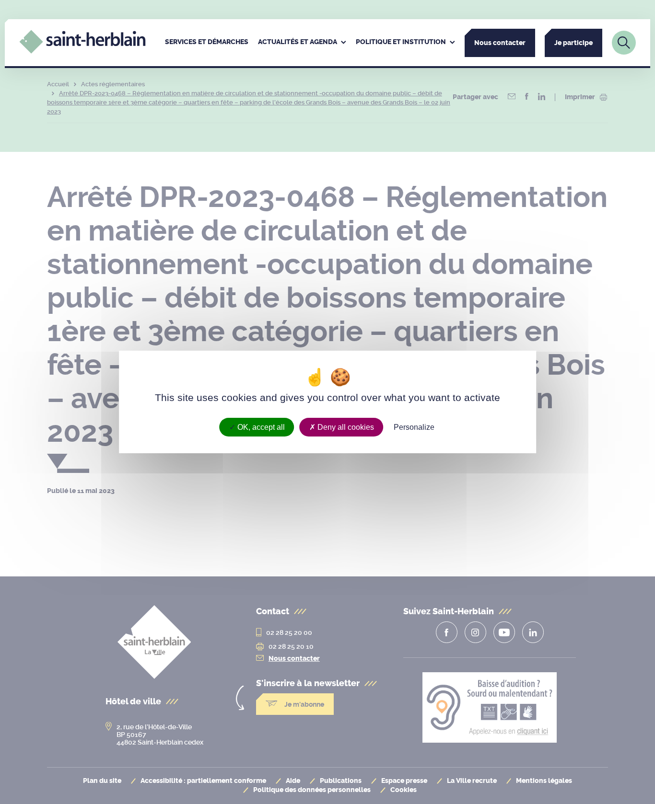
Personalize (414, 427)
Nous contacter (500, 43)
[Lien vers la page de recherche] (624, 43)
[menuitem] (206, 42)
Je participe (573, 43)
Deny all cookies (345, 427)
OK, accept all (260, 427)
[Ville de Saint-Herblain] (82, 51)
